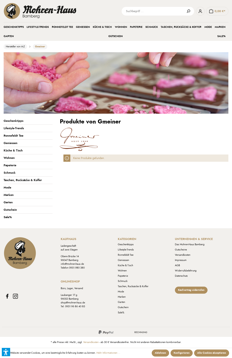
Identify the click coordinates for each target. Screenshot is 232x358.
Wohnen (9, 158)
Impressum (181, 260)
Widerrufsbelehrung (185, 270)
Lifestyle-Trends (14, 128)
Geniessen (10, 143)
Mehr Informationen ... (108, 353)
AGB (177, 265)
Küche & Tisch (13, 150)
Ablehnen (160, 353)
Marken (9, 195)
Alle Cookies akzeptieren (211, 353)
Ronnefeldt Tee (13, 135)
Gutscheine (181, 249)
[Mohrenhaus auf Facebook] (7, 296)
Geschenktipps (13, 120)
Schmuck (10, 172)
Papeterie (10, 165)
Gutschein (10, 209)
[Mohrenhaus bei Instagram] (15, 296)
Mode (7, 187)
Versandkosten (182, 255)
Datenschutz (181, 276)
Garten (8, 202)
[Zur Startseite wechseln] (58, 11)
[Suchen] (189, 11)
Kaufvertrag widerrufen (191, 290)
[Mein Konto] (200, 11)
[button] (6, 352)
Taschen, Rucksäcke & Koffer (23, 180)
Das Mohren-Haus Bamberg (189, 244)
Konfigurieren (182, 353)
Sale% (8, 217)
